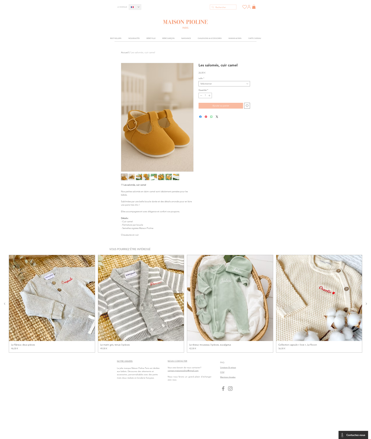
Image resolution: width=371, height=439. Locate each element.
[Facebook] (223, 389)
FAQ (222, 362)
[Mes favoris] (244, 7)
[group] (185, 304)
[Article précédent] (4, 303)
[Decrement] (201, 95)
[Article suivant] (366, 303)
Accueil (125, 52)
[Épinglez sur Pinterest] (206, 116)
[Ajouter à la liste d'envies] (247, 106)
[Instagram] (230, 389)
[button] (254, 6)
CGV (222, 372)
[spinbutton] (205, 95)
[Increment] (209, 95)
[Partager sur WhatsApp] (211, 116)
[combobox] (224, 84)
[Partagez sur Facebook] (200, 116)
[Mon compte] (249, 7)
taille (201, 78)
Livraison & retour (228, 367)
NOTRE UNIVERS (125, 361)
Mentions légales (227, 377)
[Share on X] (217, 116)
